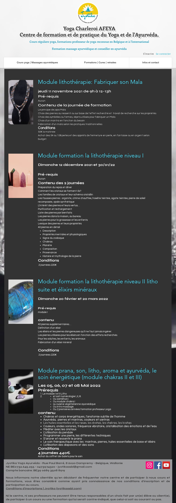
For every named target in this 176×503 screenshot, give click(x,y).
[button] (150, 62)
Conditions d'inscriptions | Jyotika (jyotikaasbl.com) (43, 488)
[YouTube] (166, 465)
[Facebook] (158, 465)
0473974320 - (47, 466)
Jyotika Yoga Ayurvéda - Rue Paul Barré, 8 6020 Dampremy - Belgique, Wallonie (64, 463)
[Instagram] (149, 465)
